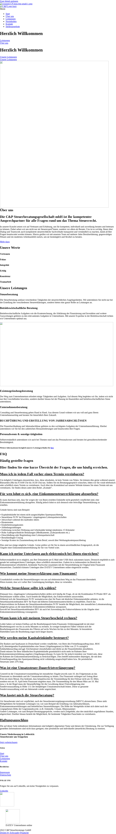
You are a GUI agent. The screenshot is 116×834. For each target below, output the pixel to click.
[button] (58, 9)
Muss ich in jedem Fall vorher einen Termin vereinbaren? (42, 474)
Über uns (10, 16)
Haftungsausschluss (14, 720)
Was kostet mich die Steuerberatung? (27, 695)
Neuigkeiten (11, 21)
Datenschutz (5, 775)
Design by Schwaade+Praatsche (14, 832)
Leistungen (11, 19)
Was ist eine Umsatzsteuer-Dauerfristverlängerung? (37, 668)
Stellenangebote (13, 26)
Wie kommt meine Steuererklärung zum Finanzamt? (38, 573)
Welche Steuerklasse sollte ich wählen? (28, 588)
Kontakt (9, 24)
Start (8, 14)
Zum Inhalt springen (9, 1)
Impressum (5, 772)
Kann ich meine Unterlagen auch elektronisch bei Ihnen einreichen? (49, 554)
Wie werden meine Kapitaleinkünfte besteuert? (34, 638)
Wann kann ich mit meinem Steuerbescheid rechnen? (38, 618)
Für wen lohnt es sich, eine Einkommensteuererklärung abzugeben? (49, 494)
